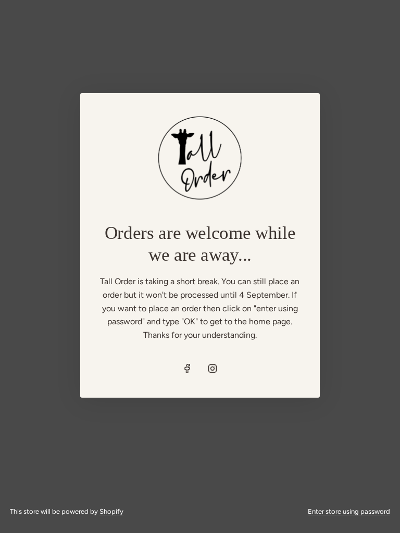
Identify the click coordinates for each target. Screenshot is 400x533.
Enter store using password (349, 511)
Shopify (111, 511)
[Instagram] (212, 368)
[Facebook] (187, 368)
